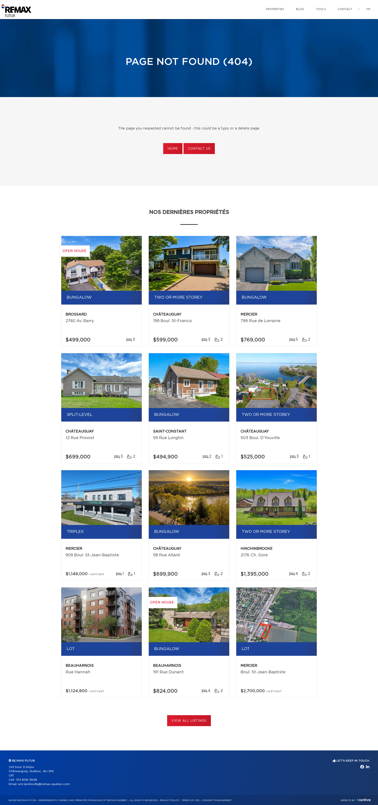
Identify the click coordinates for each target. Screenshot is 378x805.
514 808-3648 (26, 779)
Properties (275, 9)
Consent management (217, 800)
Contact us (199, 148)
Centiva (364, 799)
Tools (321, 9)
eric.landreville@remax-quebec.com (44, 784)
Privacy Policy (169, 800)
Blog (300, 9)
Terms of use (191, 800)
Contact (345, 9)
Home (173, 148)
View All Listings (189, 720)
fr (368, 9)
